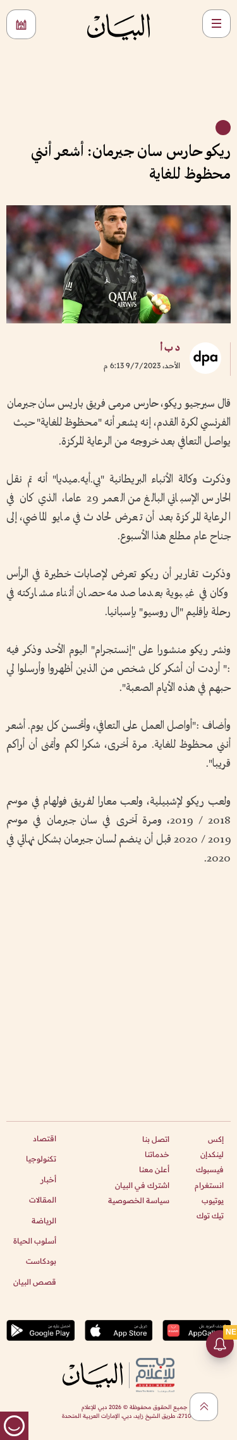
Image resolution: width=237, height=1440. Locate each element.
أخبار (48, 1179)
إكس (216, 1139)
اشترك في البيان (142, 1185)
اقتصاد (44, 1138)
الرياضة (44, 1220)
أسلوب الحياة (34, 1240)
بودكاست (41, 1261)
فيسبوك (210, 1169)
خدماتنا (157, 1154)
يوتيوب (213, 1200)
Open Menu (216, 23)
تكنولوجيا (41, 1158)
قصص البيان (34, 1282)
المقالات (42, 1199)
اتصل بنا (155, 1139)
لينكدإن (212, 1154)
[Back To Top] (204, 1407)
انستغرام (209, 1185)
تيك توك (210, 1215)
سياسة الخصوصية (138, 1200)
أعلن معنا (154, 1169)
